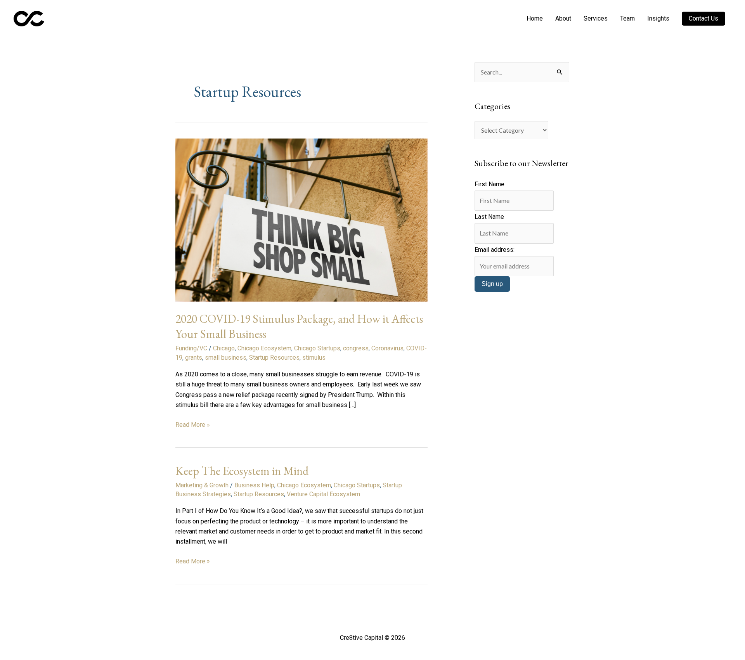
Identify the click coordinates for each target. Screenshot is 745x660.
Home (535, 18)
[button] (703, 19)
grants (193, 357)
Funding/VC (191, 348)
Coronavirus (387, 348)
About (563, 18)
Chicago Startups (317, 348)
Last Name (489, 216)
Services (596, 18)
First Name (489, 184)
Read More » (192, 424)
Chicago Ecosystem (264, 348)
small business (225, 357)
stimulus (314, 357)
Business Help (254, 485)
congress (356, 348)
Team (627, 18)
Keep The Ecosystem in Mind (241, 470)
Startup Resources (274, 357)
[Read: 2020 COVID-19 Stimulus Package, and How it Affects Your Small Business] (301, 219)
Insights (658, 18)
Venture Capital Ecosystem (323, 494)
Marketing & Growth (202, 485)
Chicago (224, 348)
